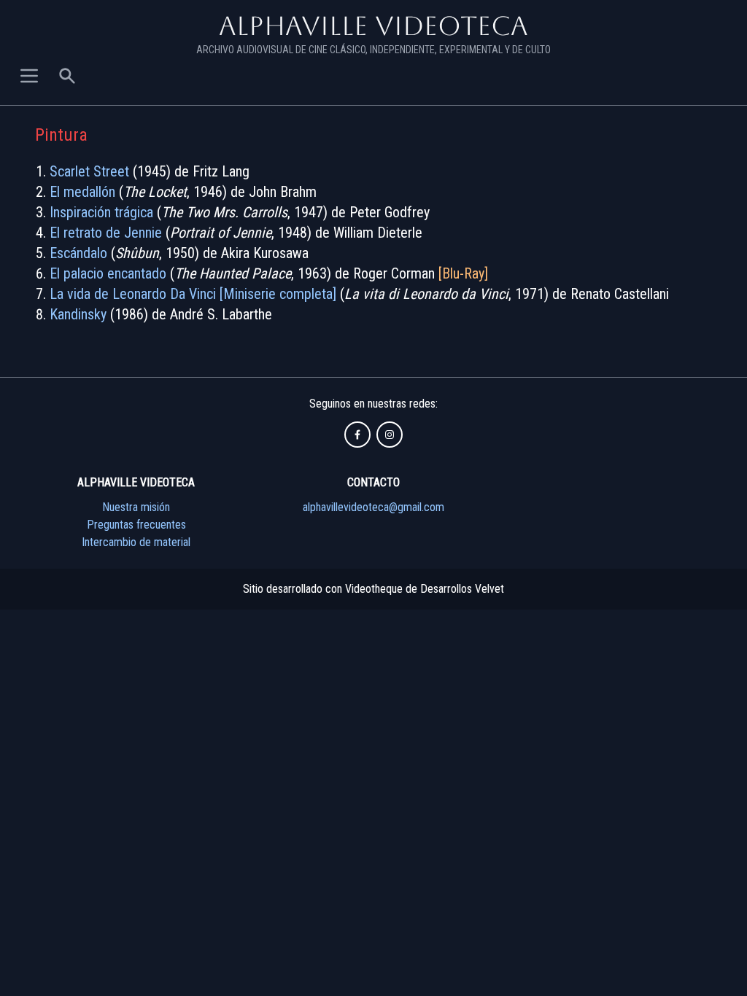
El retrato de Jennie (106, 232)
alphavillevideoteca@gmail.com (373, 507)
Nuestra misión (136, 507)
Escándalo (78, 253)
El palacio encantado (108, 273)
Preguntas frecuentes (136, 525)
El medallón (82, 192)
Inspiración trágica (101, 212)
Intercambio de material (136, 542)
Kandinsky (78, 314)
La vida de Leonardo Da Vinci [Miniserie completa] (193, 294)
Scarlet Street (89, 171)
